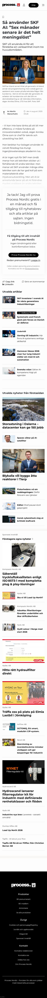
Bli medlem (23, 904)
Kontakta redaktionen (23, 951)
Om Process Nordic (23, 964)
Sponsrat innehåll (23, 938)
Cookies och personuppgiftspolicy (23, 925)
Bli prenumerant (23, 899)
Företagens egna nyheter (16, 539)
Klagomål (23, 934)
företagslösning (31, 269)
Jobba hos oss (23, 960)
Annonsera (23, 908)
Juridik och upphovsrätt (23, 929)
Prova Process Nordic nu (23, 255)
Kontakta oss (23, 955)
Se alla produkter (23, 913)
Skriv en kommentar (35, 281)
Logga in (35, 260)
